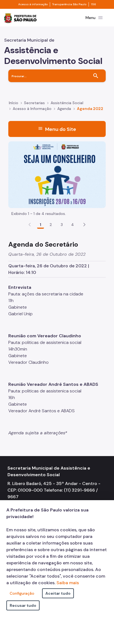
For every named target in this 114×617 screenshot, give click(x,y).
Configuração (22, 593)
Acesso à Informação (32, 108)
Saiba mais (67, 583)
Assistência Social (67, 102)
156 (93, 4)
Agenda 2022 (90, 108)
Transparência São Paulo (69, 4)
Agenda (64, 108)
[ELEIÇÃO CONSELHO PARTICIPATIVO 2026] (57, 174)
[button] (84, 224)
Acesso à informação (33, 4)
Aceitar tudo (58, 593)
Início (13, 102)
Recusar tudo (23, 605)
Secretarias (34, 102)
